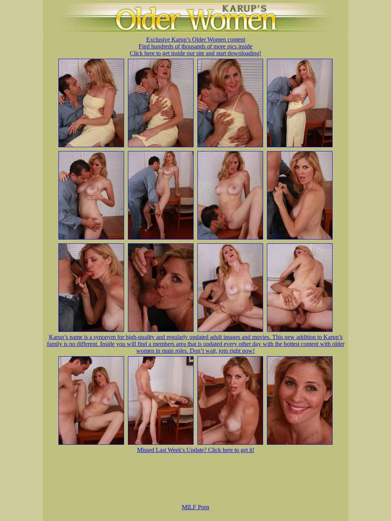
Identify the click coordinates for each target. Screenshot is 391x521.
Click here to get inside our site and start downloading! (195, 53)
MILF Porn (195, 507)
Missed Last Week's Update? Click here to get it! (195, 450)
